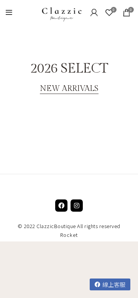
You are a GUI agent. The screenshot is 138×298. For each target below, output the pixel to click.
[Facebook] (61, 205)
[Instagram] (77, 205)
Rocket (69, 234)
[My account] (94, 12)
